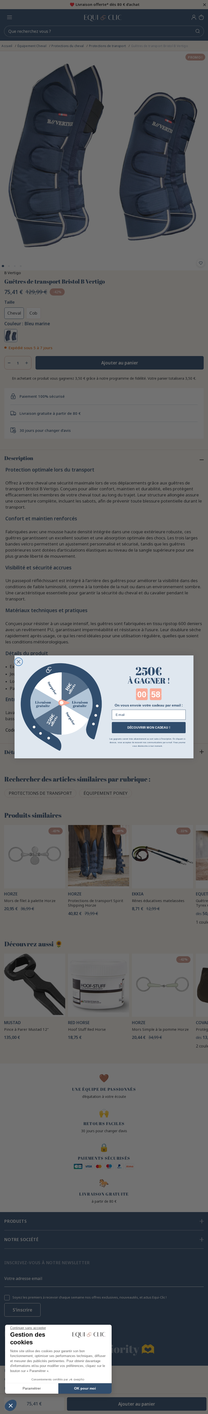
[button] (11, 1405)
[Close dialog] (18, 662)
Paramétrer (32, 1388)
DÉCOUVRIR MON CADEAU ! (148, 728)
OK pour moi (85, 1388)
